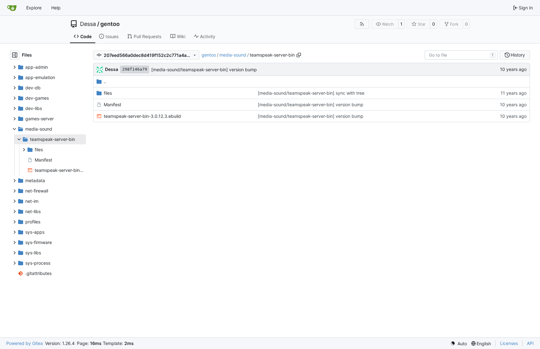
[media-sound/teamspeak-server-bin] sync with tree (311, 93)
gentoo (110, 24)
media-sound (232, 54)
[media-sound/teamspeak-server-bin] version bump (204, 69)
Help (56, 7)
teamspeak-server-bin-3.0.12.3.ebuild (142, 116)
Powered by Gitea (24, 343)
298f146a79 (134, 69)
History (518, 54)
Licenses (509, 343)
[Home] (12, 7)
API (530, 343)
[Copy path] (299, 55)
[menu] (458, 343)
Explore (34, 7)
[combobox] (461, 55)
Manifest (112, 104)
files (108, 93)
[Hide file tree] (14, 55)
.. (105, 81)
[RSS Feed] (362, 24)
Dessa (88, 24)
